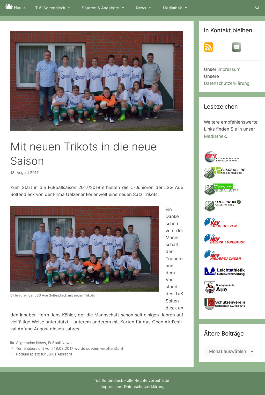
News (141, 7)
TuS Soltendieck (50, 7)
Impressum (229, 69)
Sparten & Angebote (100, 7)
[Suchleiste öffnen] (257, 8)
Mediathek (172, 7)
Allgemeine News (31, 342)
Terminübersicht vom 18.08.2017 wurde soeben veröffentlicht (69, 348)
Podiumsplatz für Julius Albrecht (44, 354)
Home (19, 7)
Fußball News (60, 342)
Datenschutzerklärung (226, 83)
